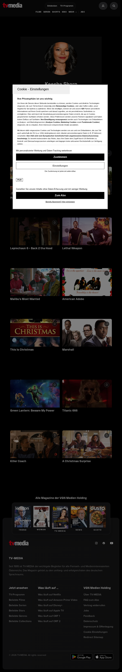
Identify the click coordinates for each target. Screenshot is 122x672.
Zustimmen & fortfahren (60, 157)
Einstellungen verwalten (60, 165)
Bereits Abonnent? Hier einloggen (60, 202)
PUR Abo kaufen (60, 195)
